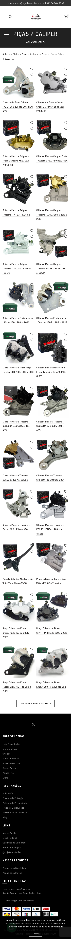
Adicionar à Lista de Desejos (32, 69)
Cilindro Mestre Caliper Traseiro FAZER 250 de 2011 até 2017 (50, 268)
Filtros (6, 59)
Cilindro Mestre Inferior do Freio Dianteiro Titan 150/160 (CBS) (51, 372)
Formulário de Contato (14, 812)
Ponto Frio (8, 773)
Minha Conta (9, 833)
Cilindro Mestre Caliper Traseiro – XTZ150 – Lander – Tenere (17, 268)
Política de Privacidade (14, 803)
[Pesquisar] (10, 16)
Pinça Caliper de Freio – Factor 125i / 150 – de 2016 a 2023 (16, 687)
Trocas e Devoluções (13, 807)
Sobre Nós (8, 793)
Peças (25, 54)
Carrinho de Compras (14, 842)
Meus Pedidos (9, 838)
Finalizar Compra (11, 847)
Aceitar (35, 934)
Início (7, 54)
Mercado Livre (9, 749)
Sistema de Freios (39, 54)
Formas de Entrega (12, 798)
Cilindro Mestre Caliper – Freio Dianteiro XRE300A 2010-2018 (15, 161)
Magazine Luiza (10, 758)
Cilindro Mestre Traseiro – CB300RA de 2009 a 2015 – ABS (16, 426)
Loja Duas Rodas (11, 744)
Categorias (34, 41)
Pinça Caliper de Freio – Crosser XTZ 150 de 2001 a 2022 (16, 633)
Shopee (6, 753)
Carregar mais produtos (35, 703)
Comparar (32, 75)
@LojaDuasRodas (11, 852)
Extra (5, 777)
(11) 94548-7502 (55, 3)
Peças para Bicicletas (14, 868)
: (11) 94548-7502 (20, 900)
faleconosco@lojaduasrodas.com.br (26, 3)
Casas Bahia (9, 768)
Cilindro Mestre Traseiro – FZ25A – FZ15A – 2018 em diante (50, 529)
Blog (4, 817)
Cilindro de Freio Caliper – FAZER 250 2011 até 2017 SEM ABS (17, 107)
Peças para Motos (12, 873)
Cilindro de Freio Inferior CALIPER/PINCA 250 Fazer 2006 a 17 (50, 107)
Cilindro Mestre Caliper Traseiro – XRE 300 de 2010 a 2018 (51, 214)
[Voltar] (6, 34)
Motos (16, 54)
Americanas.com (11, 763)
